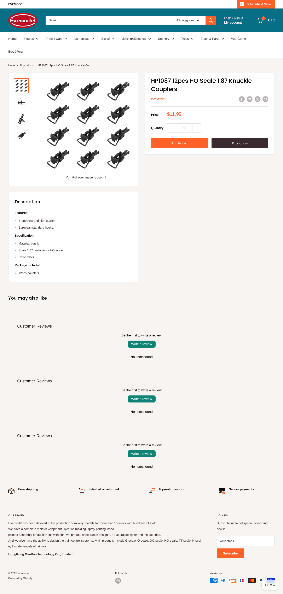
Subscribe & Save (259, 4)
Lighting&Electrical (133, 38)
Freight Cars (54, 38)
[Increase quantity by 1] (196, 128)
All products (26, 65)
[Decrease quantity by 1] (171, 128)
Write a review (141, 344)
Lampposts (81, 38)
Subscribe (230, 553)
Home (12, 38)
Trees (185, 38)
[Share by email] (265, 99)
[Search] (211, 20)
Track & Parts (210, 38)
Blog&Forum (16, 51)
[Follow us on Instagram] (118, 581)
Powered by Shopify (20, 578)
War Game (238, 38)
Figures (29, 38)
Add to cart (179, 143)
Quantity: (157, 128)
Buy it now (240, 143)
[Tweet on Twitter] (257, 99)
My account (233, 22)
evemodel (158, 99)
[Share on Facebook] (242, 99)
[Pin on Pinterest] (250, 99)
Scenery (163, 38)
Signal (105, 38)
